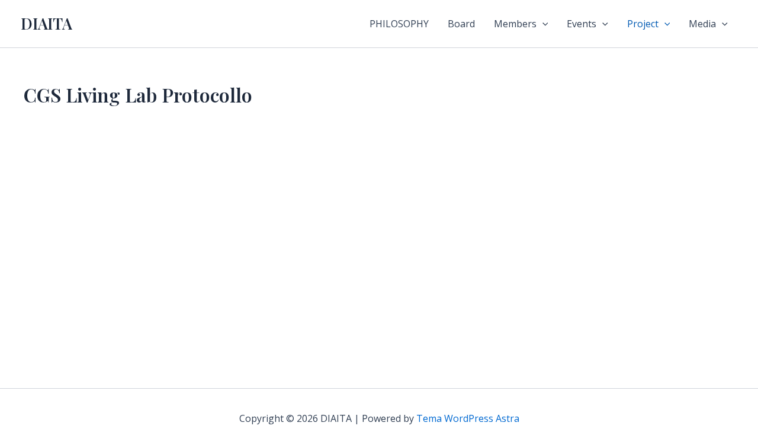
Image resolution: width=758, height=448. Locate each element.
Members (515, 23)
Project (643, 23)
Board (461, 23)
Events (581, 23)
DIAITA (46, 23)
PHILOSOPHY (399, 23)
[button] (542, 23)
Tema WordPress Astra (467, 418)
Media (702, 23)
